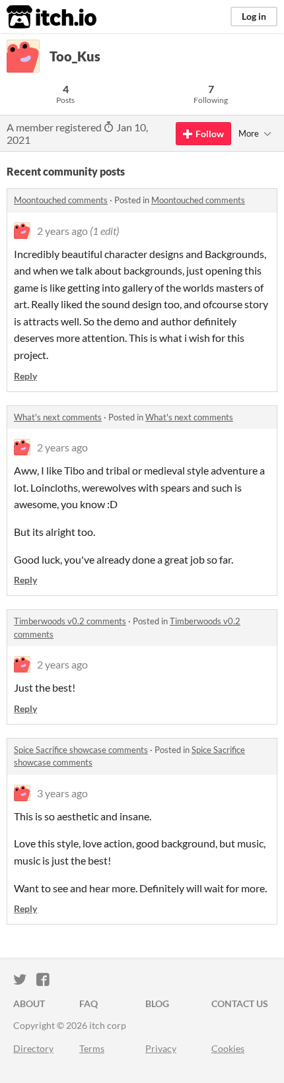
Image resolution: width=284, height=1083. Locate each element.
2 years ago (62, 230)
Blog (157, 1003)
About (29, 1003)
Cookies (227, 1048)
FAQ (88, 1003)
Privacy (160, 1048)
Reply (25, 375)
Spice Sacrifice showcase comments (81, 749)
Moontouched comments (61, 200)
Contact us (239, 1003)
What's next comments (58, 417)
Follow (209, 133)
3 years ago (62, 793)
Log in (254, 16)
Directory (33, 1048)
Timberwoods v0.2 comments (70, 621)
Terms (91, 1048)
